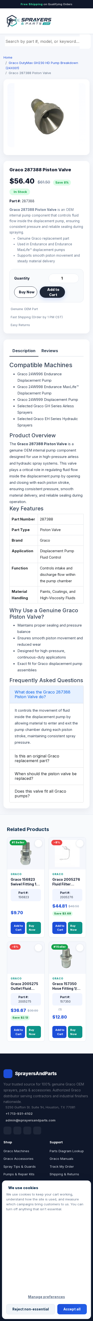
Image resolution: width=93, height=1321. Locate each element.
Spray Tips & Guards (19, 1166)
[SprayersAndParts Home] (29, 21)
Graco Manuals (61, 1159)
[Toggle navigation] (80, 21)
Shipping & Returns (64, 1174)
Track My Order (62, 1166)
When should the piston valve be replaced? (46, 776)
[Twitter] (27, 1130)
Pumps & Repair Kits (18, 1174)
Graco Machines (16, 1151)
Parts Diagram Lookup (67, 1151)
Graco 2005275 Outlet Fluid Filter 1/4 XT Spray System (24, 986)
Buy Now (26, 292)
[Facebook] (7, 1130)
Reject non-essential (30, 1309)
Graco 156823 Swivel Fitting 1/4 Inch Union (25, 882)
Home (7, 57)
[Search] (86, 41)
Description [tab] (23, 350)
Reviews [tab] (49, 350)
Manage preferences (46, 1297)
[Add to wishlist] (73, 292)
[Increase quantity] (74, 278)
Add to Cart (53, 292)
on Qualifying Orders (46, 4)
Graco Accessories (18, 1159)
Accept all (72, 1309)
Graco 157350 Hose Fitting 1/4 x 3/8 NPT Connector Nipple (67, 986)
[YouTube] (37, 1130)
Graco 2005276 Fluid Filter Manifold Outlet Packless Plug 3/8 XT (66, 882)
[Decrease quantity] (53, 278)
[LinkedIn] (17, 1130)
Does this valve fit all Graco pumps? (40, 793)
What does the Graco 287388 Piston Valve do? (42, 694)
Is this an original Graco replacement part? (37, 758)
